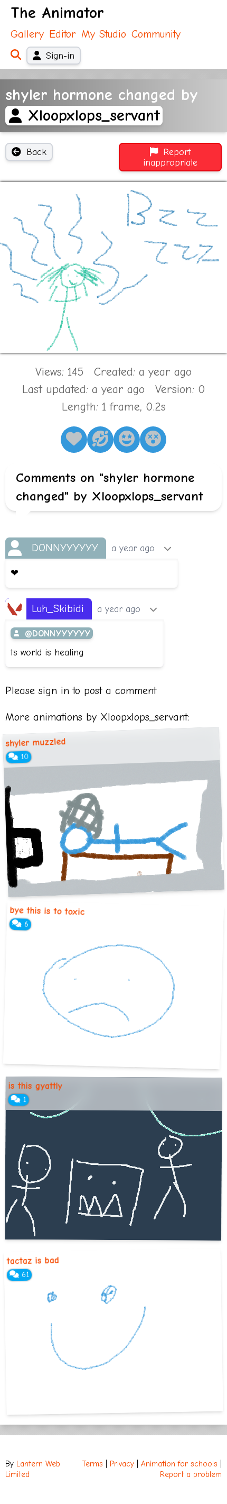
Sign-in (60, 55)
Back (36, 152)
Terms (92, 1464)
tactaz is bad (32, 1260)
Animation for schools (179, 1464)
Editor (62, 34)
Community (156, 34)
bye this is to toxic (47, 911)
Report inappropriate (170, 157)
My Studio (103, 34)
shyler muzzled (35, 742)
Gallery (27, 34)
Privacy (122, 1464)
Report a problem (191, 1474)
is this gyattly (35, 1085)
